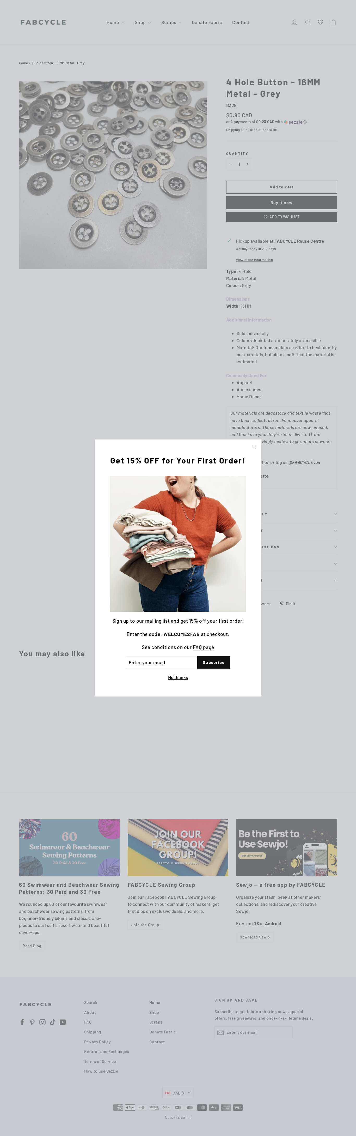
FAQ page (203, 647)
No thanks (178, 677)
